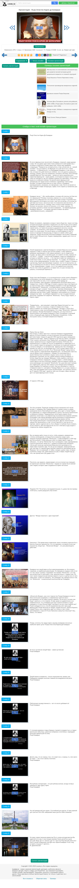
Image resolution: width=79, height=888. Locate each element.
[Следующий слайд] (66, 28)
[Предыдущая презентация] (5, 55)
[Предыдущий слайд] (12, 28)
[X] (45, 55)
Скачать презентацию (10, 66)
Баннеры (53, 878)
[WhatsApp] (50, 55)
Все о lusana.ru (28, 878)
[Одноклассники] (39, 55)
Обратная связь (41, 878)
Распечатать (39, 46)
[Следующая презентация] (75, 55)
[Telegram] (42, 55)
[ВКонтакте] (37, 55)
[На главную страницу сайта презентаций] (9, 4)
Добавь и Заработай (68, 3)
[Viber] (47, 55)
